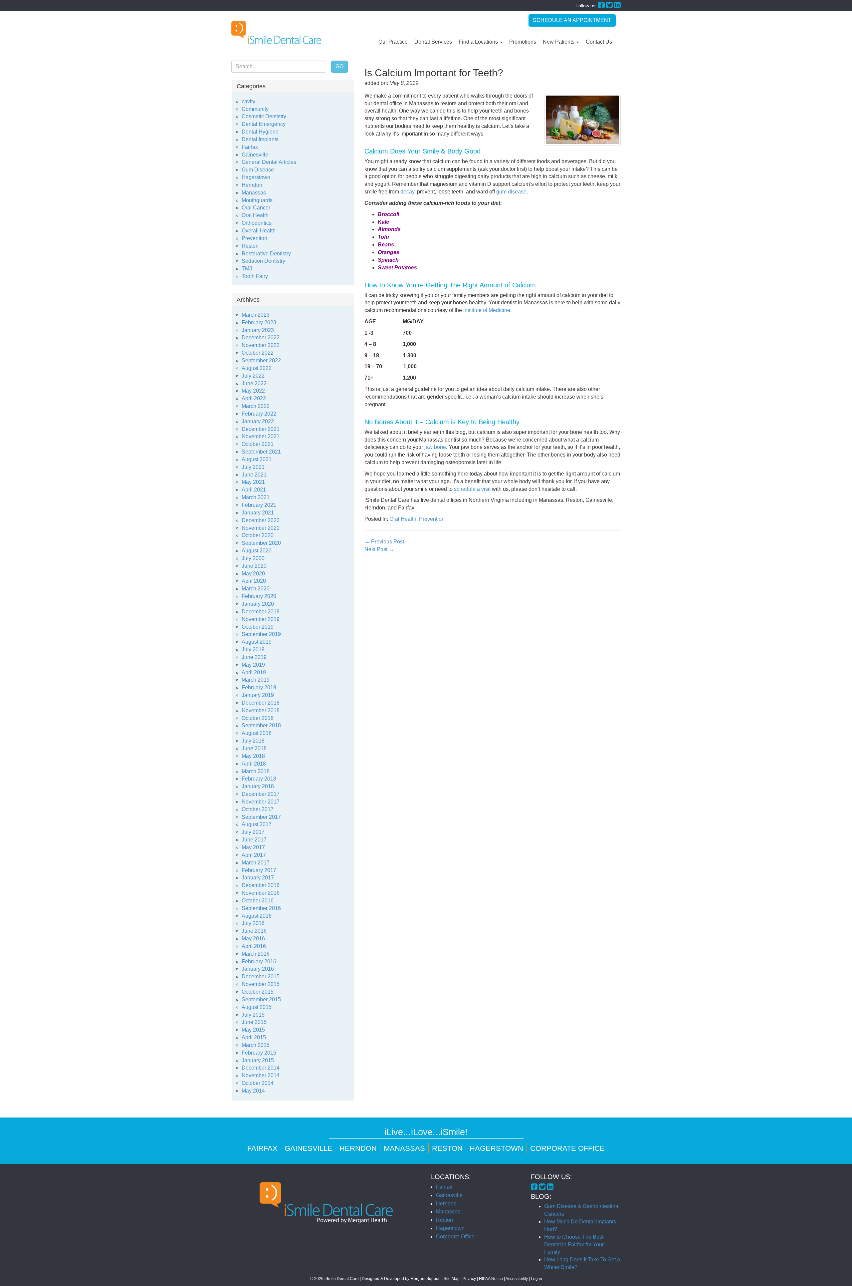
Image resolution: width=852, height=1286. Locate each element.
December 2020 (261, 520)
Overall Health (259, 230)
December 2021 (261, 429)
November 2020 (261, 528)
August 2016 (257, 916)
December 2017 (261, 794)
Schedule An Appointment (572, 20)
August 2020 (257, 550)
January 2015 (258, 1060)
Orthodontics (257, 223)
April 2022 (254, 398)
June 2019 (254, 657)
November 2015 (261, 984)
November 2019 (261, 619)
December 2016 (261, 885)
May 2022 (253, 391)
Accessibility (517, 1278)
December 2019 (261, 611)
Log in (536, 1278)
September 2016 (261, 908)
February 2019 (259, 687)
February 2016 (259, 961)
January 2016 (258, 969)
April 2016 (254, 946)
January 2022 (258, 421)
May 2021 (253, 482)
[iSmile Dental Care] (276, 32)
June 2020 (254, 566)
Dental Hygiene (260, 132)
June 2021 (254, 475)
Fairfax (250, 147)
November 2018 (261, 710)
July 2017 (253, 832)
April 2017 (254, 855)
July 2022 (253, 376)
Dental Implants (260, 139)
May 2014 (253, 1091)
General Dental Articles (269, 162)
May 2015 (253, 1030)
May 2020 (253, 573)
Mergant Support (425, 1278)
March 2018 (256, 771)
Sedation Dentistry (263, 261)
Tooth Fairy (255, 276)
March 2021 (256, 497)
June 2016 (254, 931)
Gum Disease (258, 169)
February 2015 (259, 1053)
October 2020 (258, 535)
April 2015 (254, 1037)
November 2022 (261, 345)
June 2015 (254, 1022)
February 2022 (259, 414)
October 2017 (258, 809)
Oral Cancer (256, 207)
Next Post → (379, 549)
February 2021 (259, 505)
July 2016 (253, 923)
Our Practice (393, 42)
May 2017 (253, 847)
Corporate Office (567, 1148)
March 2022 (256, 406)
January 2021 (258, 512)
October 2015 (258, 992)
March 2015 (256, 1045)
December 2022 (261, 337)
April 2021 (254, 489)
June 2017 (254, 839)
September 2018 (261, 725)
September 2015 (261, 999)
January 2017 (258, 877)
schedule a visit (472, 489)
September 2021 (261, 452)
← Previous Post (384, 541)
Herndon (252, 185)
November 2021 (261, 436)
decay (407, 191)
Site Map (452, 1278)
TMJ (247, 268)
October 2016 (258, 900)
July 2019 (253, 649)
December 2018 (261, 703)
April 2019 (254, 672)
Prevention (432, 519)
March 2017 (256, 862)
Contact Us (599, 42)
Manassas (254, 192)
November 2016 (261, 893)
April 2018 (254, 764)
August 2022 (257, 368)
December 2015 (261, 976)
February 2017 (259, 870)
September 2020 (261, 543)
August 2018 (257, 733)
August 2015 (257, 1007)
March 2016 (256, 954)
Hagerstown (256, 177)
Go (339, 66)
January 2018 (258, 786)
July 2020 (253, 558)
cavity (248, 101)
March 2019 (256, 680)
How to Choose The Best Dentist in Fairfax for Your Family (574, 1244)
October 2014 (258, 1083)
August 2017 (257, 824)
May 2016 (253, 938)
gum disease (511, 191)
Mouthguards (257, 200)
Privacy (469, 1278)
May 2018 (253, 756)
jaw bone (435, 447)
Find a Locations (479, 42)
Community (255, 109)
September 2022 (261, 360)
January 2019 (258, 695)
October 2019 (258, 627)
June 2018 (254, 748)
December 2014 (261, 1068)
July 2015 (253, 1015)
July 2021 (253, 467)
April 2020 (254, 581)
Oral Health (402, 519)
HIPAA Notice (491, 1278)
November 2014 (261, 1075)
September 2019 (261, 634)
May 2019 (253, 665)
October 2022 (258, 353)
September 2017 (261, 817)
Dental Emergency (264, 124)
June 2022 (254, 383)
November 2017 (261, 801)
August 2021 (257, 459)
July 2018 (253, 741)
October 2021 (258, 444)
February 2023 (259, 322)
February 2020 (259, 596)
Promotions (522, 42)
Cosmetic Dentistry (264, 116)
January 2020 (258, 604)
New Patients (559, 42)
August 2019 (257, 642)
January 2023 (258, 330)
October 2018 (258, 718)
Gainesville (255, 155)
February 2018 (259, 779)
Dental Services (433, 42)
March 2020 (256, 588)
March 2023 (256, 315)
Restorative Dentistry (266, 253)
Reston (250, 246)
